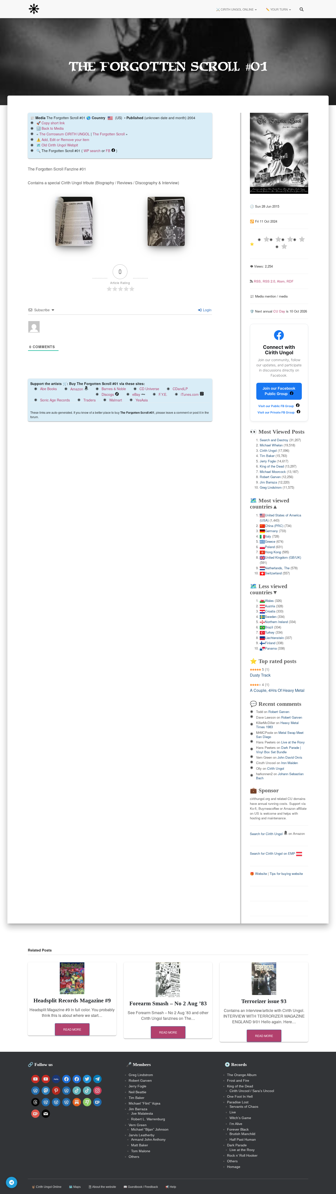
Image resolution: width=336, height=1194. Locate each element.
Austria (270, 606)
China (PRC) (274, 525)
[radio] (263, 239)
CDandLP (180, 388)
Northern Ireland (276, 621)
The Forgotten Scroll (109, 133)
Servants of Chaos (243, 1107)
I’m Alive (235, 1124)
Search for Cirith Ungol (266, 833)
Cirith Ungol (268, 450)
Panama (271, 648)
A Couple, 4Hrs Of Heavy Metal (277, 690)
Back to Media (53, 128)
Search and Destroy (274, 440)
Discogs (108, 394)
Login (207, 309)
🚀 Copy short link (50, 122)
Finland (270, 642)
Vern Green (138, 1125)
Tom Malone (140, 1151)
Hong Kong (273, 552)
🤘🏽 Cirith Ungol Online (46, 1187)
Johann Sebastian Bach (280, 775)
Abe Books (48, 388)
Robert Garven (270, 476)
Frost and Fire (238, 1080)
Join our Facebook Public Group (278, 391)
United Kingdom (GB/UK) (283, 557)
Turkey (270, 632)
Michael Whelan (271, 445)
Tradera (89, 400)
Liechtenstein (274, 637)
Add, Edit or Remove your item (65, 139)
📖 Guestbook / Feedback (140, 1187)
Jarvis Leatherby (141, 1135)
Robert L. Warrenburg (148, 1119)
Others (134, 1157)
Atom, (282, 281)
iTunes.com (190, 394)
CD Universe (149, 388)
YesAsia (142, 400)
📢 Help (170, 1187)
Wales (269, 600)
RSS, (258, 281)
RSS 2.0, (270, 281)
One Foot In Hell (240, 1096)
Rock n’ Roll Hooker (242, 1155)
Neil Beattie (137, 1092)
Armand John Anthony (148, 1139)
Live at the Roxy (293, 742)
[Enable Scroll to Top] (326, 1184)
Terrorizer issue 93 (264, 1001)
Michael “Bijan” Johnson (149, 1129)
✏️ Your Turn (277, 9)
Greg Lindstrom (271, 487)
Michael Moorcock (273, 471)
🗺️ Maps (75, 1187)
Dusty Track (260, 675)
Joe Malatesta (142, 1113)
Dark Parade (237, 1145)
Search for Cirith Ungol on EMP (273, 853)
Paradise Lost (237, 1102)
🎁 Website (258, 873)
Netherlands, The (277, 568)
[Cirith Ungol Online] (34, 9)
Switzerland (273, 573)
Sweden (270, 616)
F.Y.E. (163, 394)
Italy (268, 536)
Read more (72, 1029)
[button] (255, 9)
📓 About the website (102, 1187)
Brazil (269, 627)
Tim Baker (267, 455)
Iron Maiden (289, 762)
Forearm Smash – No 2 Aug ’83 (168, 1003)
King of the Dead (272, 466)
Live (232, 1112)
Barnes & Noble (114, 388)
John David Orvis (289, 757)
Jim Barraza (268, 482)
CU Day (279, 311)
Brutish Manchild (242, 1134)
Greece (270, 541)
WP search (92, 150)
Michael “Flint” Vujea (144, 1103)
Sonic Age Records (55, 400)
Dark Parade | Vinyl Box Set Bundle (278, 749)
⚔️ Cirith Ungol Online (234, 9)
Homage (233, 1167)
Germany (271, 530)
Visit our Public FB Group (276, 406)
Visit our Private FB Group (276, 412)
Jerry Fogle (268, 461)
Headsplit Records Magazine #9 (72, 1000)
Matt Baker (139, 1145)
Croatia (270, 611)
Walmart (115, 400)
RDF (290, 281)
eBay (136, 394)
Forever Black (238, 1129)
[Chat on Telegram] (11, 1182)
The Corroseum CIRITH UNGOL (64, 133)
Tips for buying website (286, 873)
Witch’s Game (240, 1118)
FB (108, 150)
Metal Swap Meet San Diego (280, 734)
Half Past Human (242, 1139)
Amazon (76, 388)
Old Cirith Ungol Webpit (60, 144)
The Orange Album (242, 1075)
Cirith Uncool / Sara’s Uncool (251, 1091)
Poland (270, 546)
